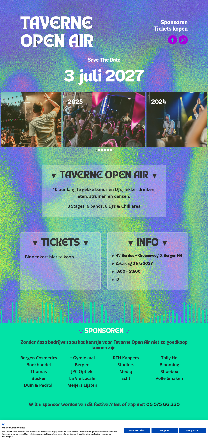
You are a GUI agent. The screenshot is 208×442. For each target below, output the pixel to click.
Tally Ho (169, 358)
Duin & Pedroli (39, 385)
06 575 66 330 (163, 404)
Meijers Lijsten (82, 385)
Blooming (169, 364)
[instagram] (183, 39)
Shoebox (169, 371)
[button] (96, 150)
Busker (39, 378)
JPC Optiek (81, 371)
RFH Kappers (126, 358)
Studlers (125, 364)
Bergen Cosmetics (38, 358)
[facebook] (172, 39)
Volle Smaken (169, 378)
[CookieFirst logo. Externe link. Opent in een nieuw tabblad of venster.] (3, 424)
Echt (125, 378)
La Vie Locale (82, 378)
